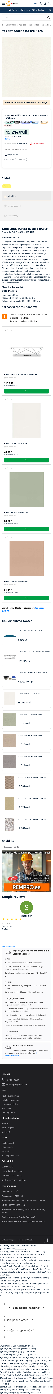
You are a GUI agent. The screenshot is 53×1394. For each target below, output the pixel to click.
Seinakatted (34, 24)
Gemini (44, 122)
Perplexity (25, 122)
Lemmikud (10, 159)
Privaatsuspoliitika (10, 1104)
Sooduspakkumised (10, 1155)
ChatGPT (9, 122)
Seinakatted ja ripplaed (16, 24)
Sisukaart (6, 1132)
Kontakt (5, 1123)
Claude (8, 125)
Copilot (35, 122)
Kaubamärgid (8, 1143)
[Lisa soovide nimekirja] (6, 330)
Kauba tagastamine (10, 1096)
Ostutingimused (9, 1112)
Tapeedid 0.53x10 (11, 847)
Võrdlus (22, 159)
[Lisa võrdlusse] (10, 330)
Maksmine (6, 1108)
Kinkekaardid (7, 1147)
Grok (17, 122)
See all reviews (8, 946)
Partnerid (6, 1151)
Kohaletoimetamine (10, 1100)
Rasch (7, 138)
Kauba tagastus (8, 1127)
